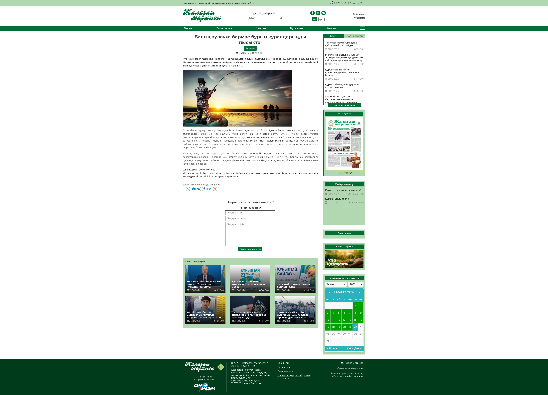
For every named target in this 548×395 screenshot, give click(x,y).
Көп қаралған (355, 36)
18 (333, 327)
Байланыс (359, 14)
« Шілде (332, 348)
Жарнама (359, 17)
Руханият (296, 28)
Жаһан (261, 28)
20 (344, 327)
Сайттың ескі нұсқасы (350, 368)
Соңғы (334, 36)
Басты (188, 28)
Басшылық (283, 363)
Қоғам (331, 28)
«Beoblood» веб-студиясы (347, 376)
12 (339, 320)
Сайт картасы (285, 371)
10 (328, 320)
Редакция (283, 367)
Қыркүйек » (354, 348)
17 (328, 327)
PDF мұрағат (344, 173)
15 (355, 320)
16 (360, 320)
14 (349, 320)
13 (344, 320)
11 (333, 320)
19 (339, 327)
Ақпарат (250, 48)
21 (350, 327)
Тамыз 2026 (344, 292)
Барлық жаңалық (344, 105)
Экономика (224, 28)
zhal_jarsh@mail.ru (267, 13)
